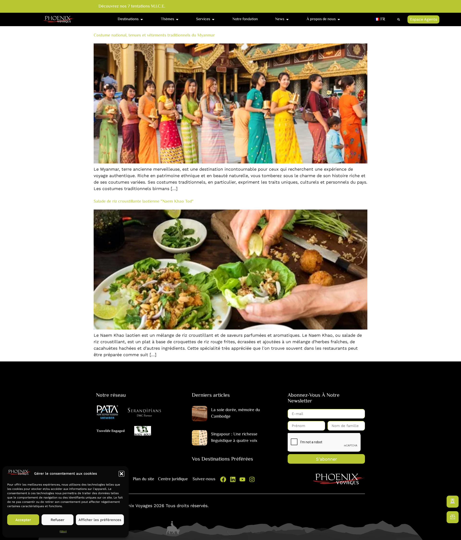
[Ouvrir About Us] (339, 19)
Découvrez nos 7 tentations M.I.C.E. (131, 6)
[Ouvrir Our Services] (213, 19)
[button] (121, 473)
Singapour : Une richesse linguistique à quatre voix (234, 437)
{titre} (63, 531)
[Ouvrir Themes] (177, 19)
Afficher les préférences (100, 520)
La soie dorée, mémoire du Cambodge (235, 413)
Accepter (23, 520)
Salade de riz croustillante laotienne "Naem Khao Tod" (144, 201)
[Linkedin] (233, 479)
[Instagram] (252, 479)
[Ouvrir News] (287, 19)
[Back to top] (453, 532)
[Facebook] (223, 479)
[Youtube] (242, 479)
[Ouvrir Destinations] (142, 19)
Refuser (57, 520)
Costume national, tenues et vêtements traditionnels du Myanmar (154, 35)
